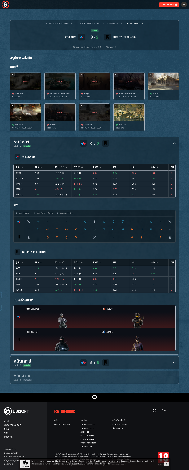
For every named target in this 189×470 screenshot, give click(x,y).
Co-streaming (167, 4)
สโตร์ (6, 421)
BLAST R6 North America (59, 24)
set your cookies (105, 464)
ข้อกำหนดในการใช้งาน (14, 456)
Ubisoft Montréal (62, 425)
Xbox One (85, 432)
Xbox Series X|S (87, 428)
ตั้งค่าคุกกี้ (8, 464)
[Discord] (94, 397)
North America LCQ (89, 24)
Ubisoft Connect (12, 425)
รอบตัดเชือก (112, 24)
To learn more (89, 464)
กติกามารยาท (117, 428)
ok (166, 464)
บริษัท (6, 429)
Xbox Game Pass (88, 425)
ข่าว (6, 433)
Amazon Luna (86, 446)
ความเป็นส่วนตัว (11, 453)
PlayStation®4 (87, 439)
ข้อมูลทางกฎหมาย (12, 460)
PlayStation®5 (87, 436)
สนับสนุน (8, 437)
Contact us (9, 449)
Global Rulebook (120, 425)
